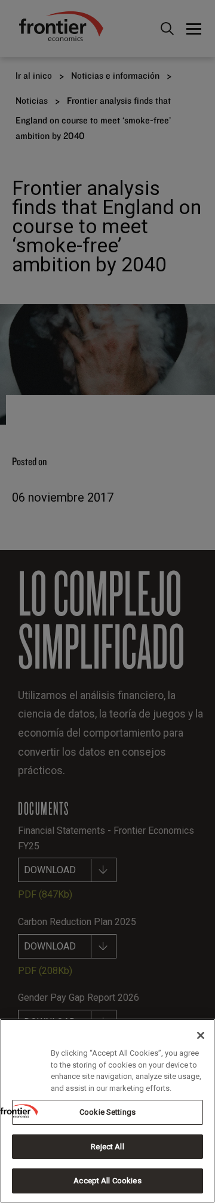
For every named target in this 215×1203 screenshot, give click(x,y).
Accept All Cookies (107, 1180)
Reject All (107, 1146)
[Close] (201, 1035)
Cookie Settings (107, 1112)
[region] (107, 1111)
